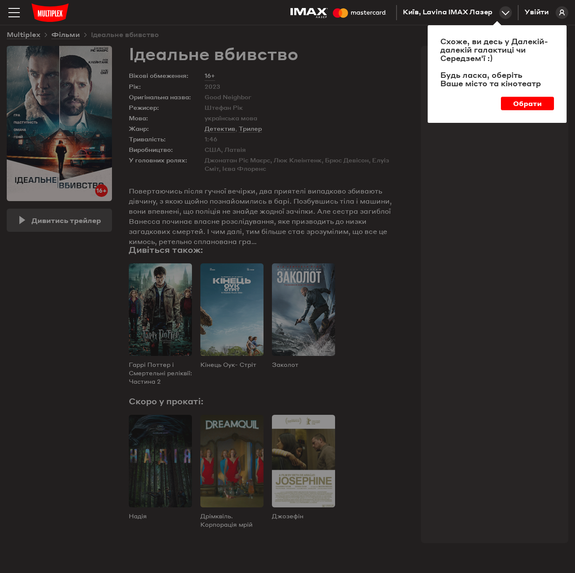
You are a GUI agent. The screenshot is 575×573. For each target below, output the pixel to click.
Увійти (536, 12)
